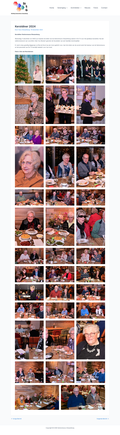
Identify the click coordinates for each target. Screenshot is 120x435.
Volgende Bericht (103, 418)
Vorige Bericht (16, 418)
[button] (66, 8)
